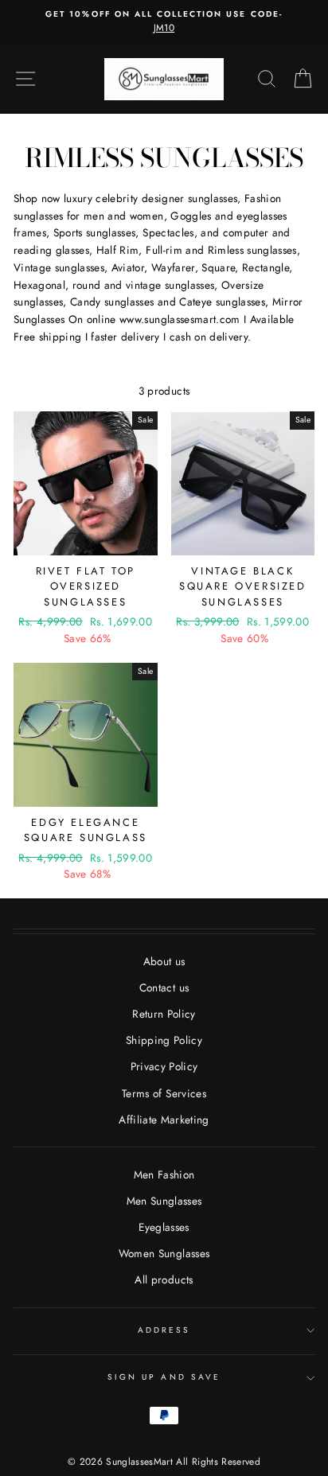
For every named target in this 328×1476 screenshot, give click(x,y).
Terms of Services (164, 1093)
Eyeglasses (164, 1227)
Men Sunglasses (164, 1201)
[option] (164, 22)
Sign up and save (164, 1377)
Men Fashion (164, 1174)
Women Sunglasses (164, 1253)
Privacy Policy (164, 1066)
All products (164, 1279)
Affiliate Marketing (164, 1119)
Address (164, 1330)
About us (164, 961)
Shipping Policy (164, 1040)
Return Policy (163, 1014)
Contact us (164, 987)
